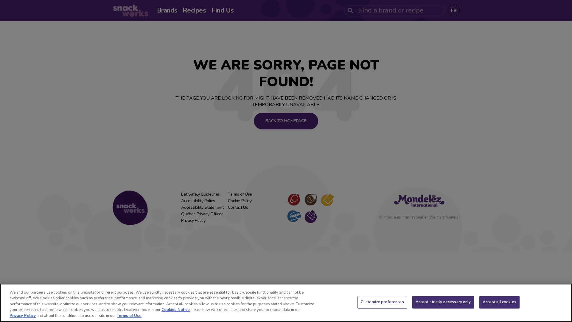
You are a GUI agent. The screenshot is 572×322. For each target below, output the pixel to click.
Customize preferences (382, 302)
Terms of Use (129, 315)
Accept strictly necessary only (443, 302)
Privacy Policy (23, 315)
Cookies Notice (175, 310)
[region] (286, 303)
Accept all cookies (499, 302)
